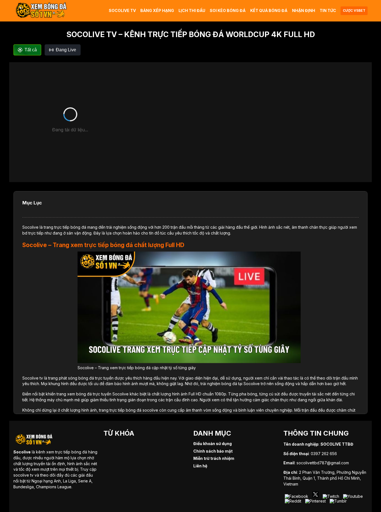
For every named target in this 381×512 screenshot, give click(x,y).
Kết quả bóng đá (269, 10)
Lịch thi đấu (192, 10)
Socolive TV (122, 10)
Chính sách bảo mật (213, 451)
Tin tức (328, 10)
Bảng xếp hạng (157, 10)
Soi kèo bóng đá (228, 10)
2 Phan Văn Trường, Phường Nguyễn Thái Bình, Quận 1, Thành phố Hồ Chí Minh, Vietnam (324, 478)
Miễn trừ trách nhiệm (213, 458)
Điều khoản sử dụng (212, 443)
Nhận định (303, 10)
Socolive (30, 227)
